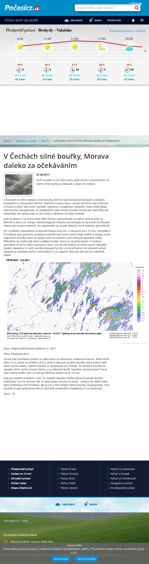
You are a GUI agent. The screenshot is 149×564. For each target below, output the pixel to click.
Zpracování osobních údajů (20, 534)
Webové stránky (19, 541)
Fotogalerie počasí (121, 483)
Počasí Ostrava (69, 473)
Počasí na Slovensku (122, 469)
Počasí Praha (68, 469)
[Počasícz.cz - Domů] (22, 9)
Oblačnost (76, 20)
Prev (4, 51)
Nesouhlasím (87, 559)
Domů (7, 140)
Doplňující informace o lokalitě (127, 30)
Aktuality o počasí (26, 140)
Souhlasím (61, 559)
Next (145, 51)
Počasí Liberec (69, 488)
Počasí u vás (114, 20)
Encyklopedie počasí (122, 488)
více (73, 552)
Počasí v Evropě (119, 473)
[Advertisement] (74, 110)
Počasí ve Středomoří (123, 478)
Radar (98, 20)
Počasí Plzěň (68, 483)
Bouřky (45, 140)
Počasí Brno (68, 478)
